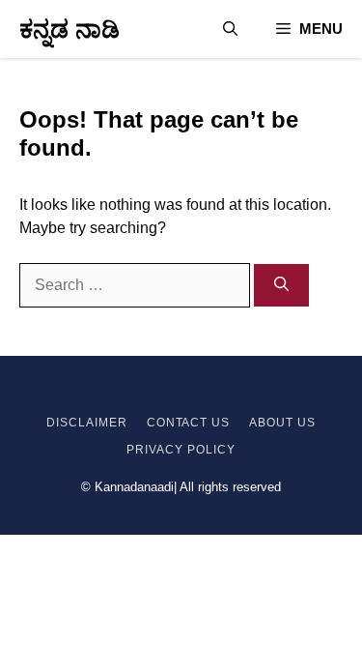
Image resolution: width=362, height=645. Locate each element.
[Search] (281, 286)
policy (209, 449)
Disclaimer (86, 422)
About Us (282, 422)
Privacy (154, 449)
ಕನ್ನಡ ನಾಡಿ (69, 29)
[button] (230, 29)
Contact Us (189, 422)
